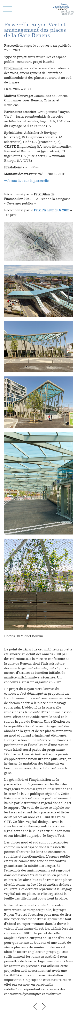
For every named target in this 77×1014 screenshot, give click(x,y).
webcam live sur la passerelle (26, 181)
